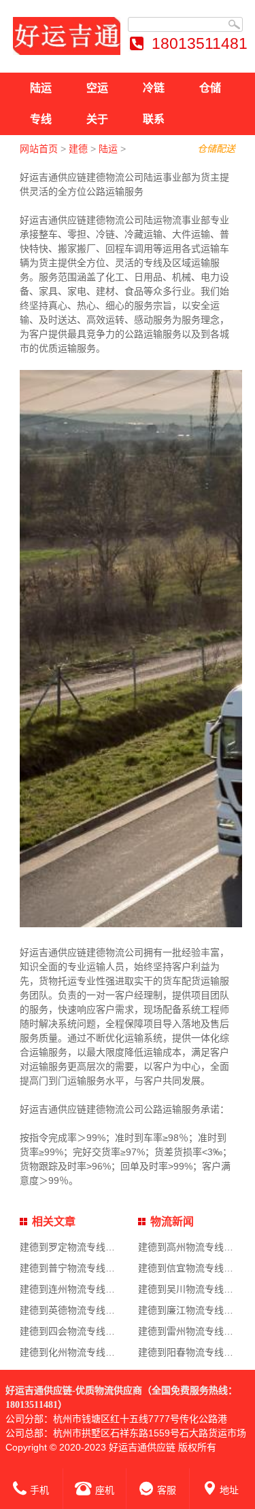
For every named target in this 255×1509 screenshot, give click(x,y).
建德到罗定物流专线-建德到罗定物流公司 (107, 1247)
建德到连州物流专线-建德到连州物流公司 (107, 1289)
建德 (78, 148)
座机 (104, 1490)
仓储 (210, 88)
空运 (97, 88)
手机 (39, 1490)
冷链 (154, 88)
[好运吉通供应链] (67, 36)
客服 (166, 1490)
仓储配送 (216, 148)
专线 (41, 119)
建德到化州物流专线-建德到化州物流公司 (107, 1352)
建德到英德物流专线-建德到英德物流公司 (107, 1310)
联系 (154, 119)
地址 (229, 1490)
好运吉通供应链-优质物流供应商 (73, 1390)
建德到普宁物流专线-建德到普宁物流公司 (107, 1268)
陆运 (41, 88)
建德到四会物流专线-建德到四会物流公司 (107, 1331)
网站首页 (39, 148)
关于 (97, 119)
